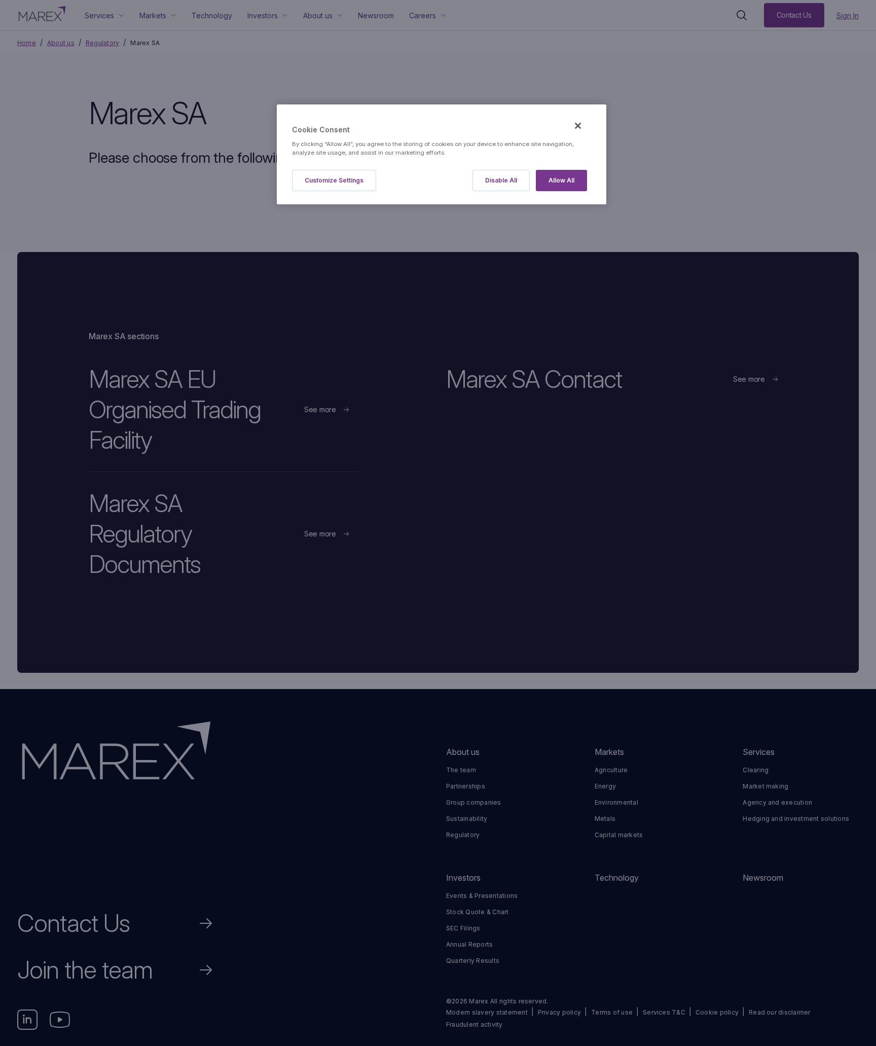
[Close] (578, 126)
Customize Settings (334, 180)
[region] (441, 154)
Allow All (561, 180)
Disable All (501, 180)
